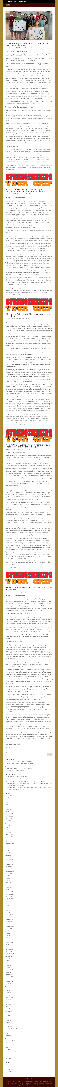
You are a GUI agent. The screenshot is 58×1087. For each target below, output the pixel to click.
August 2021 (9, 928)
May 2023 (8, 880)
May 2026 (8, 802)
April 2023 (8, 882)
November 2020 (10, 949)
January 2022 (9, 917)
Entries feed (9, 1067)
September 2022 (10, 898)
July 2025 (8, 823)
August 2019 (9, 983)
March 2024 (8, 857)
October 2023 (9, 869)
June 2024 (8, 850)
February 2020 (9, 970)
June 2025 (8, 825)
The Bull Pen (9, 1049)
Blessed (7, 1033)
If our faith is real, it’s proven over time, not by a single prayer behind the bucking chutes (28, 445)
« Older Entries (9, 752)
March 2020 (8, 967)
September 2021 (10, 926)
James (7, 1038)
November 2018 (10, 1004)
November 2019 (10, 976)
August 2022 (9, 901)
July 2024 (8, 848)
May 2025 (8, 827)
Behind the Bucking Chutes (26, 48)
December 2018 (9, 1002)
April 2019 (8, 992)
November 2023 (10, 866)
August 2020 (9, 956)
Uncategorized (9, 1058)
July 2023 (8, 875)
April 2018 (8, 1020)
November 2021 (10, 921)
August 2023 (9, 873)
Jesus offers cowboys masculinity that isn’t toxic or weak (20, 766)
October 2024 (9, 841)
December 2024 (9, 836)
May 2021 (8, 935)
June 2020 (8, 960)
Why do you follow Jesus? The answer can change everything (28, 315)
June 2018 (8, 1015)
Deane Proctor (9, 781)
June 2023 (8, 878)
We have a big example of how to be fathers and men (19, 768)
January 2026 (9, 811)
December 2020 (9, 947)
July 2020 (8, 958)
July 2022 (8, 903)
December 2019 (9, 974)
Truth (7, 1056)
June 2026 (8, 800)
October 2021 (9, 924)
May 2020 (8, 963)
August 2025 (9, 820)
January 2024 (9, 862)
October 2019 (9, 979)
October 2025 (9, 818)
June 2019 (8, 988)
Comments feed (10, 1069)
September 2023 (10, 871)
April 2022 (8, 910)
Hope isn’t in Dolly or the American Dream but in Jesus (19, 761)
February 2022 (9, 914)
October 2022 (9, 896)
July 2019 (8, 986)
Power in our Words (10, 1040)
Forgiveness (8, 1035)
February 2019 (9, 997)
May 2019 (8, 990)
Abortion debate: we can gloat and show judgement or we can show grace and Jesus (25, 190)
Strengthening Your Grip (25, 193)
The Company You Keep (12, 1051)
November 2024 (10, 839)
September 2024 (10, 843)
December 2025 (9, 813)
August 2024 (9, 846)
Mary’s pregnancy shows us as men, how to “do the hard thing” (27, 779)
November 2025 (10, 816)
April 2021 (8, 937)
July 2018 (8, 1013)
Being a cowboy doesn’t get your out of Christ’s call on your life (29, 588)
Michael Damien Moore (21, 776)
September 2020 (10, 954)
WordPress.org (9, 1071)
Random (8, 1042)
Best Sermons (9, 1031)
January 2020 (9, 972)
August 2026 (9, 795)
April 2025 (8, 830)
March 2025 (8, 832)
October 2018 (9, 1006)
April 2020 (8, 965)
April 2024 (8, 855)
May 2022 (8, 908)
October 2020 (9, 951)
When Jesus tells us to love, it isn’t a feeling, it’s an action (20, 763)
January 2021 (9, 944)
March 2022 (8, 912)
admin (8, 48)
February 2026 (9, 809)
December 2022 (9, 892)
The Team (8, 1054)
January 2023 (9, 889)
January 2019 (9, 999)
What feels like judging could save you (15, 770)
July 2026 (8, 797)
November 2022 (10, 894)
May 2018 (8, 1018)
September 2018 (10, 1009)
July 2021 (8, 931)
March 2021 (8, 940)
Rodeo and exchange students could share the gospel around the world (27, 44)
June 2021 (8, 933)
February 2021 (9, 942)
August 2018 (9, 1011)
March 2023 (8, 885)
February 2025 (9, 834)
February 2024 (9, 859)
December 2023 (9, 864)
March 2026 (8, 807)
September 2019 (10, 981)
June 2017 (8, 1022)
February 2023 (9, 887)
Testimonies (9, 1047)
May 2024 (8, 853)
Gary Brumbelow (10, 783)
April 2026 (8, 804)
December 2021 (9, 919)
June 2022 (8, 905)
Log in (7, 1064)
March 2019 (8, 995)
